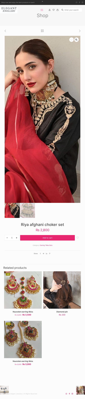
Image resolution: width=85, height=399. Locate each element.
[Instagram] (82, 2)
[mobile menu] (42, 10)
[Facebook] (79, 2)
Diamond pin (62, 312)
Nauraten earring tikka (23, 312)
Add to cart (47, 238)
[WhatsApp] (76, 2)
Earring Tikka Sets (46, 245)
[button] (76, 39)
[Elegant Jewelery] (9, 10)
